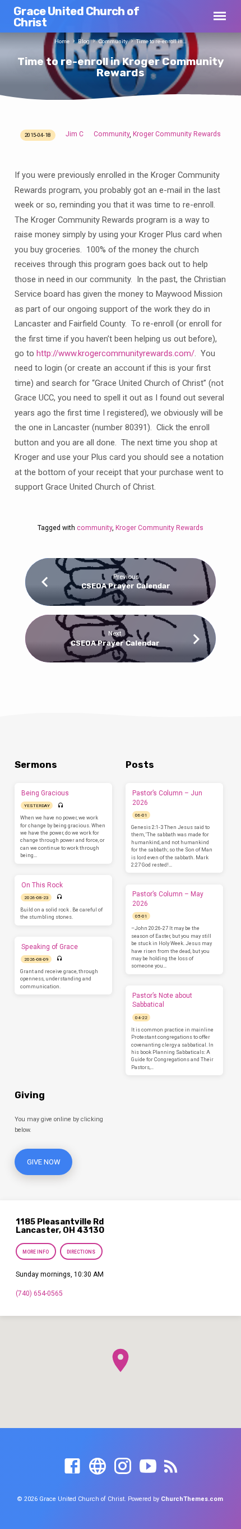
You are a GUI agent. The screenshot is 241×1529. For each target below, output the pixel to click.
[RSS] (171, 1467)
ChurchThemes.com (192, 1499)
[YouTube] (148, 1467)
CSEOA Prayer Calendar (125, 586)
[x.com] (97, 1467)
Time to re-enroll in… (161, 41)
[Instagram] (123, 1467)
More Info (35, 1252)
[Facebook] (72, 1467)
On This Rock (42, 885)
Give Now (43, 1162)
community (94, 528)
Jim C (75, 134)
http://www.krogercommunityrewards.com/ (115, 353)
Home (61, 41)
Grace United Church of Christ (76, 16)
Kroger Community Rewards (177, 134)
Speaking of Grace (49, 947)
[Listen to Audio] (61, 805)
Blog (84, 41)
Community (113, 41)
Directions (81, 1252)
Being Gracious (45, 793)
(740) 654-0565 (39, 1293)
